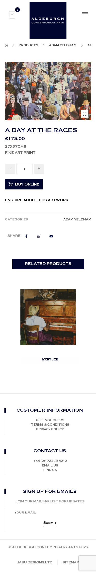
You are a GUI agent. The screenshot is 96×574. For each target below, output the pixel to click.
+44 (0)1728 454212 (50, 461)
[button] (12, 15)
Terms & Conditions (50, 425)
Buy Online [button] (50, 365)
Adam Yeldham (77, 219)
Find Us (50, 470)
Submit (50, 523)
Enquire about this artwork (36, 200)
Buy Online (27, 184)
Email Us (50, 465)
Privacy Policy (50, 429)
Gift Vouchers (50, 420)
